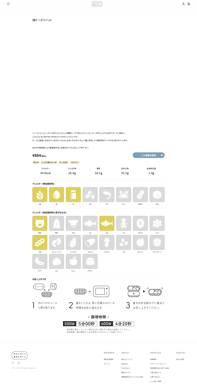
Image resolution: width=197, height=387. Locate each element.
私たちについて (126, 359)
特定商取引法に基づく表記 (159, 368)
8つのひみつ (125, 368)
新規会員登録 (108, 359)
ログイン (107, 364)
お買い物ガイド (155, 372)
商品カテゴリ (126, 372)
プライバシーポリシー (158, 364)
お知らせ (124, 364)
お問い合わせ (155, 377)
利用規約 (153, 359)
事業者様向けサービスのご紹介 (132, 377)
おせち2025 (180, 359)
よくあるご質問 (155, 381)
